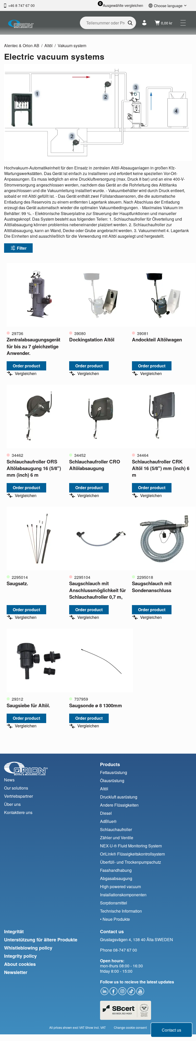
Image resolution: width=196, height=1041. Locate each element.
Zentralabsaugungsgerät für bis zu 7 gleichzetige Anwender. (33, 346)
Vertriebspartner (18, 796)
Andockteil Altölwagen (157, 339)
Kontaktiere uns (18, 812)
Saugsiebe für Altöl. (28, 705)
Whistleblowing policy (28, 947)
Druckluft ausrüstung (118, 797)
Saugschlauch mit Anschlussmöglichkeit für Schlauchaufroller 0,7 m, (97, 590)
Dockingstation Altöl (91, 339)
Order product (26, 366)
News (9, 780)
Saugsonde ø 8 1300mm (95, 705)
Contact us (171, 1030)
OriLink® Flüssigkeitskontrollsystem (132, 854)
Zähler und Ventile (116, 837)
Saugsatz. (17, 583)
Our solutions (16, 788)
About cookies (20, 964)
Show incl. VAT (95, 1027)
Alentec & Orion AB (21, 45)
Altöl (48, 45)
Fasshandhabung (116, 870)
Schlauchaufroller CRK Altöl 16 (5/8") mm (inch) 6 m (160, 468)
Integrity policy (20, 956)
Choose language (168, 5)
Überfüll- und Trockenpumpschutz (130, 862)
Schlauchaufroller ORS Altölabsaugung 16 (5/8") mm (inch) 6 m (34, 468)
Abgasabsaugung (116, 878)
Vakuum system (72, 45)
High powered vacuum (120, 886)
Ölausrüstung (112, 780)
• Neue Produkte (115, 919)
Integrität (14, 931)
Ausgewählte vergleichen (123, 5)
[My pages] (144, 23)
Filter (22, 248)
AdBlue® (108, 821)
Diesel (106, 813)
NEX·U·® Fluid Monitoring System (131, 846)
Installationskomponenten (123, 895)
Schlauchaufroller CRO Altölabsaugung (94, 465)
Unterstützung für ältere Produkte (40, 939)
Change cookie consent (130, 1027)
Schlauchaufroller (116, 829)
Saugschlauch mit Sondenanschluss (152, 586)
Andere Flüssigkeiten (119, 805)
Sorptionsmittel (113, 903)
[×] (183, 23)
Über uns (12, 804)
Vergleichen (25, 373)
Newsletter (15, 972)
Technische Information (121, 911)
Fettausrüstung (113, 772)
